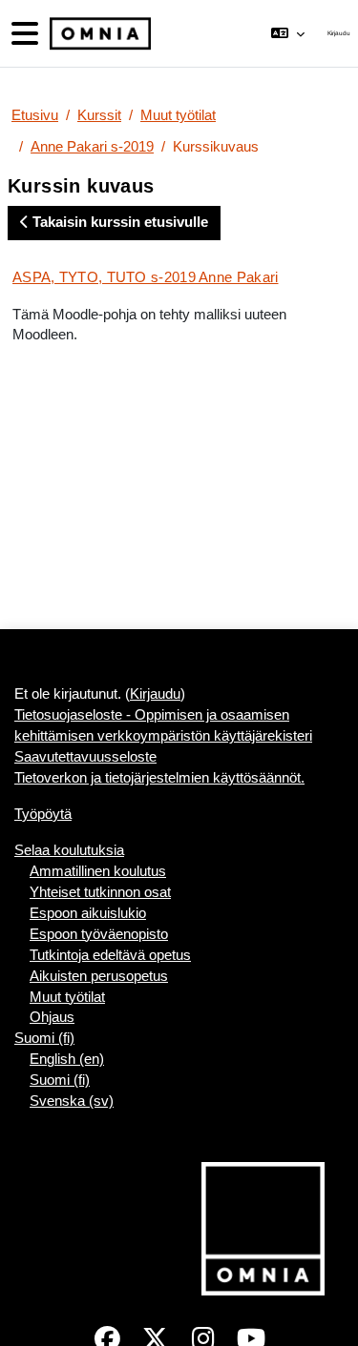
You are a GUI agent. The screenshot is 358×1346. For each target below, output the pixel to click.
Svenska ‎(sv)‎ (72, 1101)
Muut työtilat (178, 115)
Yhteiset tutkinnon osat (100, 892)
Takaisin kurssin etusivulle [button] (118, 222)
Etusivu (34, 115)
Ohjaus (52, 1017)
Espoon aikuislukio (88, 913)
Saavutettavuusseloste (85, 757)
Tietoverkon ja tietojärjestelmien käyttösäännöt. (159, 777)
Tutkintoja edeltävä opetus (110, 955)
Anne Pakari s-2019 (92, 146)
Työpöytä (43, 814)
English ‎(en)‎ (67, 1059)
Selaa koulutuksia (69, 850)
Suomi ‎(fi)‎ (44, 1038)
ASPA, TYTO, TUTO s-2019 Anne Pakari (145, 277)
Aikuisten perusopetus (99, 976)
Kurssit (99, 115)
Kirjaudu (338, 33)
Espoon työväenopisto (99, 934)
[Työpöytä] (98, 34)
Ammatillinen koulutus (98, 871)
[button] (288, 33)
